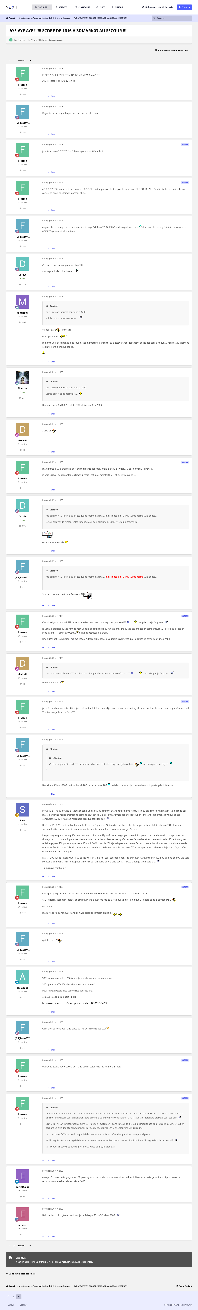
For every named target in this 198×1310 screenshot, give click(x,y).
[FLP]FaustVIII (22, 122)
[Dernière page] (30, 60)
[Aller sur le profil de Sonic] (22, 810)
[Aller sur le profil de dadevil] (22, 429)
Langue (11, 1305)
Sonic (23, 820)
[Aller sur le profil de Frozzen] (10, 39)
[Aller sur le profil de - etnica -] (22, 1214)
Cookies (23, 1305)
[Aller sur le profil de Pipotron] (22, 377)
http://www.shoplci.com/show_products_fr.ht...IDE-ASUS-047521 (75, 1003)
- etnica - (22, 1225)
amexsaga (22, 987)
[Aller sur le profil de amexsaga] (22, 977)
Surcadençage (55, 40)
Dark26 (23, 274)
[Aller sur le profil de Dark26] (22, 264)
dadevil (22, 440)
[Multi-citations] (43, 96)
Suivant (21, 60)
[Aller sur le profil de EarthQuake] (22, 1176)
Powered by (178, 1305)
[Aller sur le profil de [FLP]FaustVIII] (22, 112)
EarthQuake (22, 1187)
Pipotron (23, 388)
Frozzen (21, 40)
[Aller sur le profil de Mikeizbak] (22, 302)
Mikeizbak (22, 312)
